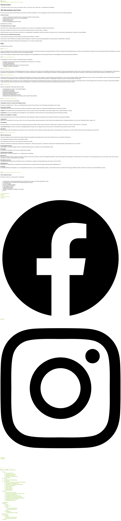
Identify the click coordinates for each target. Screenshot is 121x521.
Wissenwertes (16, 2)
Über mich (12, 2)
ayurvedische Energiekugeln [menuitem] (11, 494)
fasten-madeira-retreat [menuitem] (12, 509)
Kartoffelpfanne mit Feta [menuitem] (10, 500)
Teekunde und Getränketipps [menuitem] (11, 479)
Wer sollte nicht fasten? (6, 84)
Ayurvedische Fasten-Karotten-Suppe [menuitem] (13, 495)
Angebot (7, 2)
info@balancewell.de (8, 464)
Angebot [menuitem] (4, 503)
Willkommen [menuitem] (5, 502)
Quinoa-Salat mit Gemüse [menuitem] (11, 492)
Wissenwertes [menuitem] (5, 514)
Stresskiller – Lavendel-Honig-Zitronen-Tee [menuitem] (14, 484)
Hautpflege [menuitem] (8, 477)
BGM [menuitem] (7, 504)
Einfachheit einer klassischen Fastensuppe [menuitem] (14, 496)
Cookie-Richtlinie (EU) (5, 196)
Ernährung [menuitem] (8, 505)
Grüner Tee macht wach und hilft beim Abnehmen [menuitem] (16, 482)
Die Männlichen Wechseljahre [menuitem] (12, 476)
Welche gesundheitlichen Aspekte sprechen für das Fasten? (11, 172)
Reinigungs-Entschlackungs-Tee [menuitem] (12, 483)
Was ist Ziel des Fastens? (6, 68)
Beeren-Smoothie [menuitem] (9, 487)
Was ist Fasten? (5, 48)
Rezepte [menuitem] (4, 491)
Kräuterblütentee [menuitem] (9, 490)
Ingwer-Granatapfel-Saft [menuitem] (10, 485)
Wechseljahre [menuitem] (8, 511)
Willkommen (3, 2)
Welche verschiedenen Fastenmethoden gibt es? (10, 98)
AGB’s (2, 195)
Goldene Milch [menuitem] (9, 486)
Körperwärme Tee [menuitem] (9, 488)
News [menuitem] (4, 471)
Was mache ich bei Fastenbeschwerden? (9, 132)
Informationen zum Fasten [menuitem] (11, 474)
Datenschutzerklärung (5, 193)
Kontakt (21, 2)
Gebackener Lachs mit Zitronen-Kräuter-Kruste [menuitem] (15, 493)
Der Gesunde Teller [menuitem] (9, 473)
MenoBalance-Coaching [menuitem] (13, 512)
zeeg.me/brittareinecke (5, 465)
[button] (8, 2)
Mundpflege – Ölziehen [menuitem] (10, 475)
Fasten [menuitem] (7, 506)
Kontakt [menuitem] (4, 519)
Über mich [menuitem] (5, 513)
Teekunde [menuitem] (5, 478)
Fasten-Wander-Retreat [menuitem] (12, 508)
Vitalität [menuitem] (7, 510)
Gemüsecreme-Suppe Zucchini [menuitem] (12, 499)
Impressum (3, 194)
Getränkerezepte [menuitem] (6, 480)
